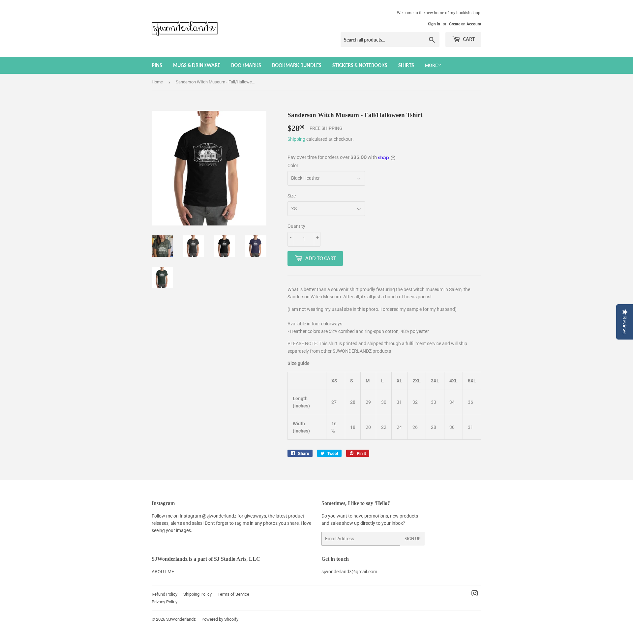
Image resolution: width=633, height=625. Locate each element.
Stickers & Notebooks (359, 65)
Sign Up (412, 538)
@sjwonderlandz (219, 516)
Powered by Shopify (219, 619)
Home (157, 81)
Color (292, 165)
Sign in (434, 24)
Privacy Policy (164, 601)
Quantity (296, 226)
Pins (157, 65)
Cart (468, 39)
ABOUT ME (163, 571)
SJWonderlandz (181, 619)
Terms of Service (233, 594)
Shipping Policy (197, 594)
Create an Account (465, 24)
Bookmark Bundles (296, 65)
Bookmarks (246, 65)
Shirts (406, 65)
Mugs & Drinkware (196, 65)
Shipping (296, 139)
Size (291, 195)
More (431, 65)
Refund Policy (164, 594)
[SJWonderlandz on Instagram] (474, 594)
